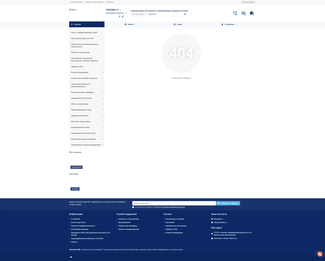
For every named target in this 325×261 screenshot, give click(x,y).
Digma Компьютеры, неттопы (82, 38)
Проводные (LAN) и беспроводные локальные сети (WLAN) (90, 234)
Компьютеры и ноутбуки (175, 219)
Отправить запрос (115, 13)
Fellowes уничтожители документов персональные (84, 45)
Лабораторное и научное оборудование (86, 145)
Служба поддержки (127, 214)
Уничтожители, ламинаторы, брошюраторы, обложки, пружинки (84, 59)
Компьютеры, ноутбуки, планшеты (84, 78)
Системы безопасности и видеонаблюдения (80, 85)
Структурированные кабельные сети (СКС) (87, 238)
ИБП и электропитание (79, 104)
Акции (179, 24)
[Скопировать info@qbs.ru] (120, 10)
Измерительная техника (80, 127)
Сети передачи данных (79, 229)
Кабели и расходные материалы (83, 139)
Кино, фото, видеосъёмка (80, 121)
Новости (131, 24)
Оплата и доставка (76, 2)
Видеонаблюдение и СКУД (81, 110)
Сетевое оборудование (79, 72)
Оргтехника (170, 222)
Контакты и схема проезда (94, 2)
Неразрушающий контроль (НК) (83, 133)
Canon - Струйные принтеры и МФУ (84, 32)
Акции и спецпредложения (128, 229)
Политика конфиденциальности (83, 226)
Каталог (168, 214)
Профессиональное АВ (79, 116)
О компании (109, 2)
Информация (76, 214)
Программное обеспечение (81, 98)
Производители (124, 222)
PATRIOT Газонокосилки (80, 52)
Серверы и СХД (77, 67)
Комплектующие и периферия (82, 92)
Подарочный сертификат (127, 226)
